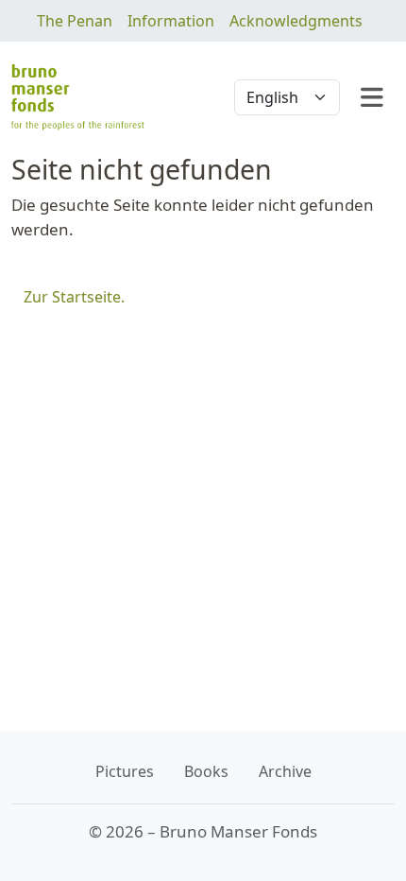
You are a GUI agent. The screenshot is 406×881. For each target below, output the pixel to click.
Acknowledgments (296, 20)
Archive (285, 771)
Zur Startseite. (74, 296)
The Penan (74, 20)
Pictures (124, 771)
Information (170, 20)
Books (206, 771)
